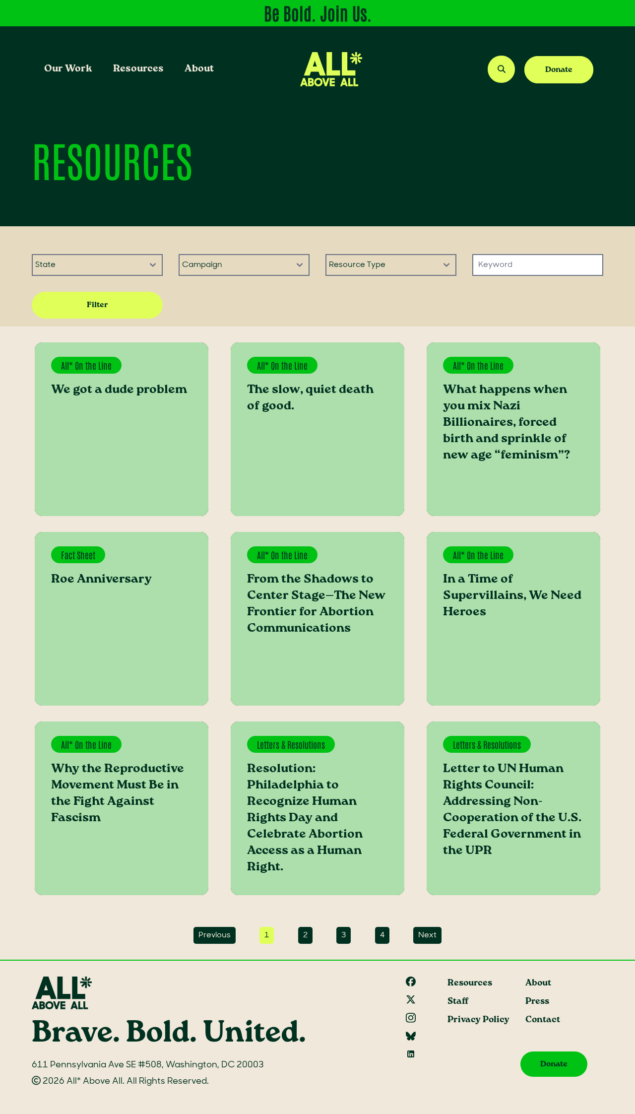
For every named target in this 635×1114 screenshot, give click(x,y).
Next (427, 935)
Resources (138, 69)
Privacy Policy (478, 1020)
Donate (558, 70)
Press (537, 1001)
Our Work (68, 69)
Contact (542, 1020)
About (199, 69)
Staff (457, 1001)
